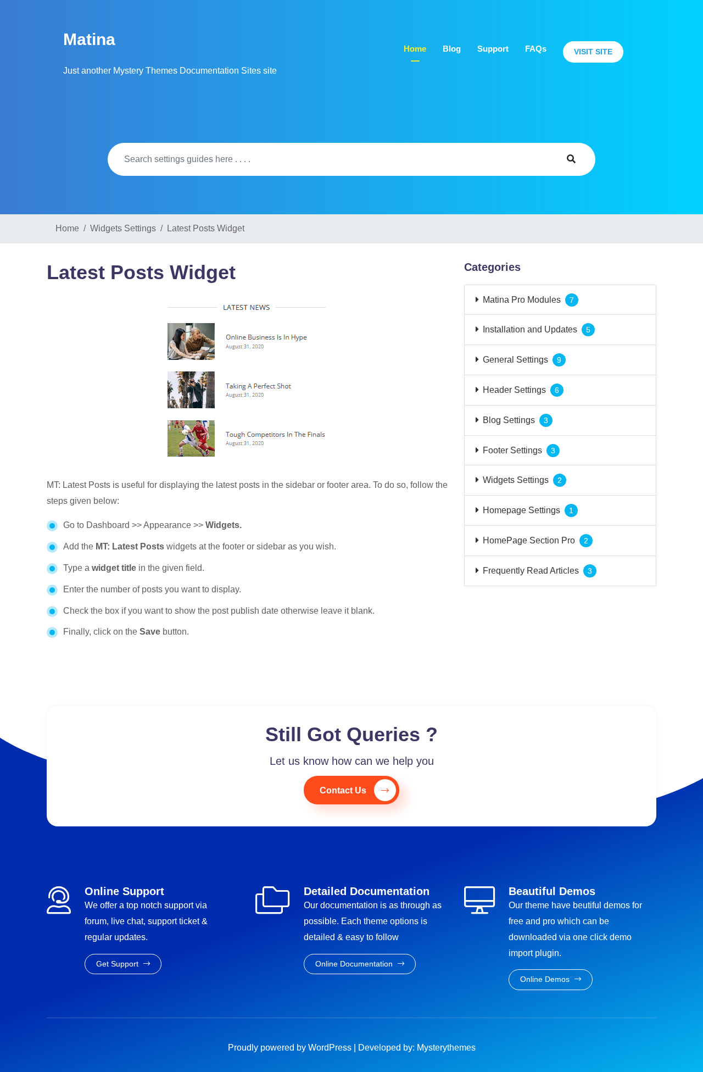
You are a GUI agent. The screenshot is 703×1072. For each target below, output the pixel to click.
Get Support (118, 963)
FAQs (535, 48)
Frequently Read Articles (531, 570)
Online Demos (546, 979)
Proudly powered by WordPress (291, 1047)
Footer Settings (512, 450)
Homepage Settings (521, 510)
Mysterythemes (446, 1047)
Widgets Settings (516, 480)
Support (493, 48)
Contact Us (343, 790)
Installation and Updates (530, 329)
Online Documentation (355, 963)
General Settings (515, 359)
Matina (89, 39)
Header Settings (514, 390)
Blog (452, 48)
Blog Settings (509, 420)
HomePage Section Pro (529, 540)
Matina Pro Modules (522, 299)
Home (415, 48)
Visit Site (593, 51)
